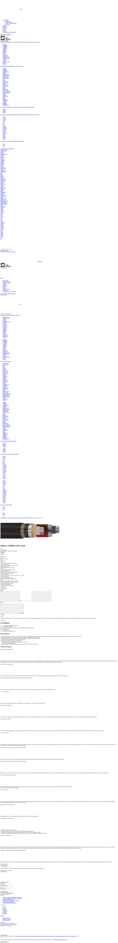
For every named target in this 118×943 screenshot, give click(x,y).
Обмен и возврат (8, 22)
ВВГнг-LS (5, 81)
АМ (4, 145)
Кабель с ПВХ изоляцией (17, 66)
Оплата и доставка (7, 282)
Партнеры (5, 27)
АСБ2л (4, 119)
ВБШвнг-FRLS (6, 76)
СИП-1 (4, 109)
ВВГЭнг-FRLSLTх (7, 91)
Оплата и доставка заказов (11, 23)
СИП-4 (4, 112)
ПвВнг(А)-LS (6, 56)
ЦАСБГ (4, 130)
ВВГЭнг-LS (5, 89)
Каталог (4, 29)
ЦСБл (4, 135)
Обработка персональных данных (24, 936)
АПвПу (4, 59)
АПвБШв (5, 47)
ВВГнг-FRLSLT (6, 92)
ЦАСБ (4, 132)
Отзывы (4, 31)
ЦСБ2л (4, 136)
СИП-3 (4, 111)
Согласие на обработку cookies (51, 936)
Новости (5, 26)
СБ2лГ (4, 139)
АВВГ (4, 93)
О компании (5, 19)
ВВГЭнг (5, 88)
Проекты (5, 25)
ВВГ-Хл (4, 83)
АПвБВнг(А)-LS (6, 61)
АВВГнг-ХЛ (5, 96)
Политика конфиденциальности (38, 936)
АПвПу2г (5, 48)
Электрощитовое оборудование (9, 32)
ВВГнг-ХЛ (5, 85)
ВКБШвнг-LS (6, 105)
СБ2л (4, 125)
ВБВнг (4, 98)
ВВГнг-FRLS (5, 82)
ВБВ (4, 97)
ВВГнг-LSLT (5, 86)
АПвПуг (5, 44)
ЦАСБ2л (5, 133)
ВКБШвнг (5, 103)
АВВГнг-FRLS (6, 78)
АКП (4, 144)
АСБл (4, 116)
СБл (4, 123)
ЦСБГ (4, 137)
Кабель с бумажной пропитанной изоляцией (29, 114)
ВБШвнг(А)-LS (6, 75)
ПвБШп (4, 49)
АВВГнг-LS (5, 77)
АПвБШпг (5, 46)
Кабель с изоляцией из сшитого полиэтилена (30, 42)
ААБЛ (4, 120)
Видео (4, 28)
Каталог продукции (4, 40)
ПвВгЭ (4, 64)
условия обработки (9, 893)
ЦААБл (4, 131)
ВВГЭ (4, 87)
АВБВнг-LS (5, 100)
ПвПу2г (4, 54)
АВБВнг (5, 101)
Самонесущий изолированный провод (26, 107)
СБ (3, 122)
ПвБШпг (5, 50)
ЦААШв (5, 127)
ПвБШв (4, 51)
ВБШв (4, 72)
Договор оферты (61, 936)
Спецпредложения (4, 250)
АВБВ (4, 68)
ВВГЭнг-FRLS (6, 90)
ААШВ (4, 126)
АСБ (4, 121)
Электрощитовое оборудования (7, 148)
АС (3, 146)
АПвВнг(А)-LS (6, 58)
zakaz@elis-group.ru (11, 251)
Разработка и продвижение (71, 936)
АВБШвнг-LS (6, 71)
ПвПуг (4, 53)
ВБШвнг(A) (5, 73)
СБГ (4, 124)
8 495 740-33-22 (3, 251)
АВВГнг (5, 95)
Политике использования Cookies (60, 939)
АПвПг (4, 60)
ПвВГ (4, 63)
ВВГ (4, 79)
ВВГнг (4, 80)
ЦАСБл (4, 129)
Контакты (7, 24)
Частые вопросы (6, 289)
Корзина (40, 261)
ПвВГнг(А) (5, 55)
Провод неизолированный (18, 141)
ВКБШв (4, 102)
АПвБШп (5, 45)
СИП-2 (4, 110)
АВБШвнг (5, 70)
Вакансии (7, 21)
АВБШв (4, 69)
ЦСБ (4, 134)
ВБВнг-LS (5, 99)
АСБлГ (4, 117)
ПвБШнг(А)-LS (6, 57)
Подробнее (2, 620)
